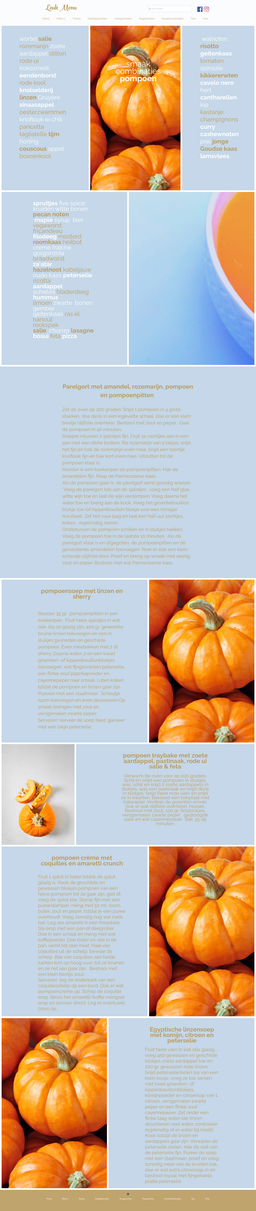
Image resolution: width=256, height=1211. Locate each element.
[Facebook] (200, 9)
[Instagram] (206, 9)
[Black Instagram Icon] (128, 1194)
